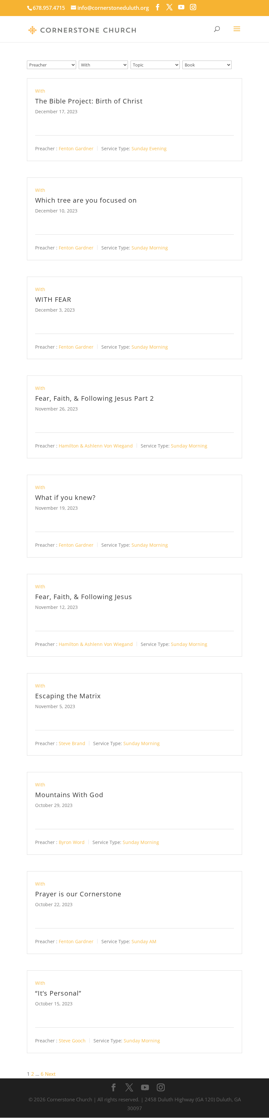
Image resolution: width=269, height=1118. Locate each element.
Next (50, 1074)
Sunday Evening (149, 148)
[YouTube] (181, 7)
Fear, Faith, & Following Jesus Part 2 (94, 398)
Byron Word (72, 842)
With (40, 91)
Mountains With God (69, 794)
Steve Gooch (72, 1040)
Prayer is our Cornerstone (78, 893)
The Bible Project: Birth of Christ (89, 101)
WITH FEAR (53, 299)
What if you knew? (65, 497)
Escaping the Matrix (68, 695)
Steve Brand (72, 743)
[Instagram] (193, 7)
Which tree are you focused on (86, 200)
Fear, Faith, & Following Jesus (83, 596)
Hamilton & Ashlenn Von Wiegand (96, 446)
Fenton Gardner (76, 148)
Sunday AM (144, 941)
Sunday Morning (150, 248)
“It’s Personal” (58, 993)
